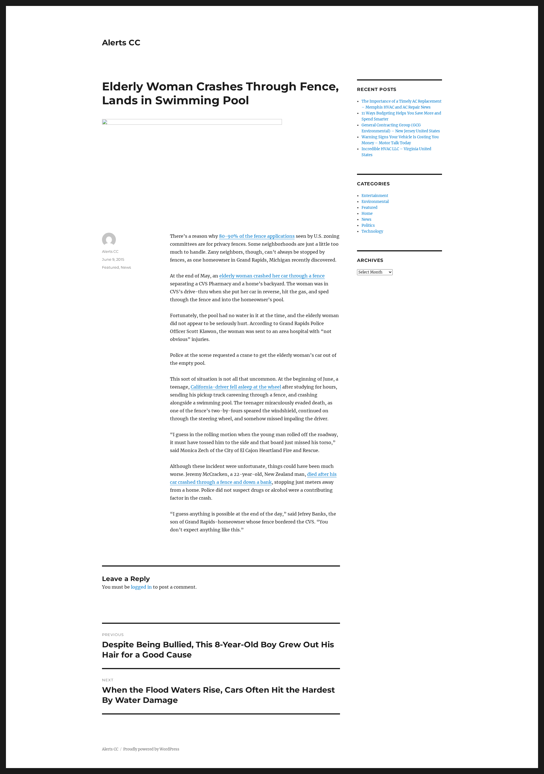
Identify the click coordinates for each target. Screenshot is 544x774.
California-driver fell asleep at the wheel (236, 387)
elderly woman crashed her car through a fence (272, 276)
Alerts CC (121, 42)
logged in (141, 587)
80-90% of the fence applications (257, 236)
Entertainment (375, 195)
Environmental (375, 201)
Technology (372, 231)
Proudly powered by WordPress (151, 749)
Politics (368, 225)
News (126, 267)
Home (367, 213)
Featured (110, 267)
